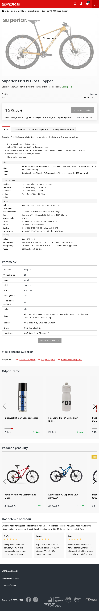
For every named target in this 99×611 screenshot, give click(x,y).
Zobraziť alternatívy (82, 110)
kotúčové (28, 290)
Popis (6, 129)
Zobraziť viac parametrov (49, 340)
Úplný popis (67, 87)
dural (26, 280)
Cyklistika (11, 11)
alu (25, 309)
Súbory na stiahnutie (63, 129)
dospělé (27, 269)
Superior (93, 94)
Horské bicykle (33, 11)
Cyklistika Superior (27, 359)
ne (25, 302)
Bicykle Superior (48, 359)
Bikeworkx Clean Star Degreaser (21, 417)
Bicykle (21, 11)
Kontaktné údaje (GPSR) (39, 129)
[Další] (94, 406)
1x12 (26, 295)
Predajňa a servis (10, 578)
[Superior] (9, 359)
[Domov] (3, 11)
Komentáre (19, 129)
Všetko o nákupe (10, 571)
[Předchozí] (4, 406)
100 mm (27, 285)
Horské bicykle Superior (71, 359)
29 (25, 275)
